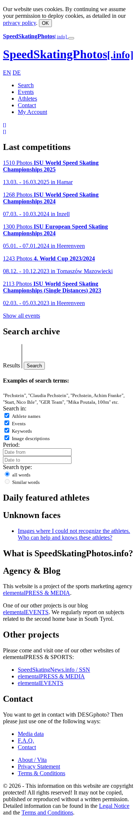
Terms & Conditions (41, 773)
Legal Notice (114, 806)
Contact (27, 105)
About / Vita (32, 760)
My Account (32, 112)
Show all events (21, 315)
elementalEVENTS (26, 612)
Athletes (27, 98)
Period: (11, 445)
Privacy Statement (39, 766)
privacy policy (19, 23)
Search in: (14, 408)
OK (45, 23)
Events (26, 92)
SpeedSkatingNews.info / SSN (54, 669)
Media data (31, 734)
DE (17, 72)
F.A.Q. (26, 740)
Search (26, 85)
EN (7, 72)
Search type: (17, 467)
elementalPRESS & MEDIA (36, 593)
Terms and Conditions (47, 812)
